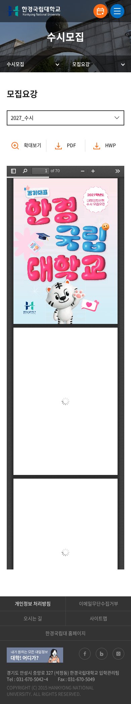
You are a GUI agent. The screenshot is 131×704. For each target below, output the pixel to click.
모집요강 (81, 64)
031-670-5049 (81, 679)
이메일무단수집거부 (98, 603)
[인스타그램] (118, 654)
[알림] (100, 11)
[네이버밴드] (101, 654)
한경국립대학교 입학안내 (33, 11)
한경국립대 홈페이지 (65, 633)
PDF (71, 145)
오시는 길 (33, 618)
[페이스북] (85, 654)
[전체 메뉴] (117, 11)
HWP (110, 145)
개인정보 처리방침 (33, 603)
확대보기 (32, 145)
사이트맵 (98, 618)
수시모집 (15, 64)
